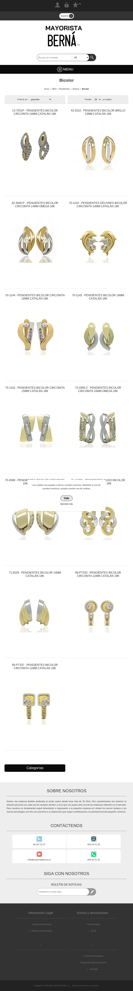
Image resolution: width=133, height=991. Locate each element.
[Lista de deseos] (75, 5)
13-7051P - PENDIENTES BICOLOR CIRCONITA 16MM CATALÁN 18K (35, 112)
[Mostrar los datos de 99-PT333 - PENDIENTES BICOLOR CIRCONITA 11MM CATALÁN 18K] (98, 608)
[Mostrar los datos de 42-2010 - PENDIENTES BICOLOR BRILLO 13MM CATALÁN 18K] (98, 146)
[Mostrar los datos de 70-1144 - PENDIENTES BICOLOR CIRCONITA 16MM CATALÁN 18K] (35, 331)
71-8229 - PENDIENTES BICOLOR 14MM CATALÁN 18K (35, 574)
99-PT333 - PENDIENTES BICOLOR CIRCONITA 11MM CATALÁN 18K (98, 574)
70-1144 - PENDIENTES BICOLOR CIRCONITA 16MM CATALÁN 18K (35, 297)
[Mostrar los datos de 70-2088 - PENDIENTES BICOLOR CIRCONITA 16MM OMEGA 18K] (35, 515)
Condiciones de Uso (41, 924)
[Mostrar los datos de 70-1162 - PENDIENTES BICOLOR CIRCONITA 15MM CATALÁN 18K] (35, 423)
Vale (66, 498)
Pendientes (64, 89)
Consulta (94, 969)
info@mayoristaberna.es (39, 860)
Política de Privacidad (42, 931)
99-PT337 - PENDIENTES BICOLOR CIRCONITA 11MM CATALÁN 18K (35, 666)
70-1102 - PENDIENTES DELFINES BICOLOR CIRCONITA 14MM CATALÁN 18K (98, 205)
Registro (57, 5)
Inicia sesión (66, 5)
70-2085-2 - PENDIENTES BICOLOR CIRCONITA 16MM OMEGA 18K (98, 389)
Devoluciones (93, 924)
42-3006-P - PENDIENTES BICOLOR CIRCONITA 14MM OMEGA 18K (35, 205)
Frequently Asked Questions (94, 962)
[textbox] (63, 57)
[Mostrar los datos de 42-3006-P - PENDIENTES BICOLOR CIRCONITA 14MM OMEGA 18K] (35, 238)
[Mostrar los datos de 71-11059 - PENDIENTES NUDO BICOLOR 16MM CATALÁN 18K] (98, 515)
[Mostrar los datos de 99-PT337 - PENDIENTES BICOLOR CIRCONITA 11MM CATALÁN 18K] (35, 700)
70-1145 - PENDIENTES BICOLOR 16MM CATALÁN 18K (98, 297)
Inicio (46, 89)
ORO (54, 89)
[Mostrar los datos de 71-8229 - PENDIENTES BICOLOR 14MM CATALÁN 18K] (35, 608)
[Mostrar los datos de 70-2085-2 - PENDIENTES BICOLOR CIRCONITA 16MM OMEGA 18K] (98, 423)
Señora (75, 89)
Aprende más (66, 504)
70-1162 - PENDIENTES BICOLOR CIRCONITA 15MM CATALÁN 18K (35, 389)
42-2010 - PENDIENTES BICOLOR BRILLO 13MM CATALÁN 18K (98, 112)
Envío (93, 931)
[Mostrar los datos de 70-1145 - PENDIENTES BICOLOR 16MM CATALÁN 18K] (98, 331)
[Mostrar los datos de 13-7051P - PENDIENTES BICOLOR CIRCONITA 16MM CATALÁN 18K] (35, 146)
